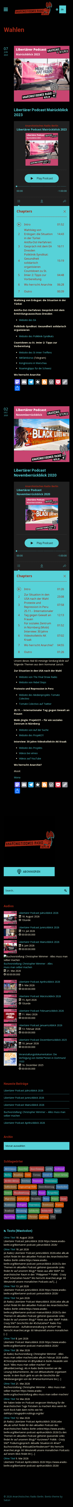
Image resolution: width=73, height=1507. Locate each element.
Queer (64, 1198)
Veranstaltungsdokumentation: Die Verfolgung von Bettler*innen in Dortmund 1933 (42, 1058)
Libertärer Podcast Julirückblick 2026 (38, 912)
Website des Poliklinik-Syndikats (36, 336)
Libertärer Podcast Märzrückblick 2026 (40, 996)
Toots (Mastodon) (19, 1231)
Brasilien (18, 1174)
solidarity (34, 1210)
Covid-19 (47, 1174)
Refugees (22, 1204)
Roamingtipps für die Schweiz (35, 368)
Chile (27, 1174)
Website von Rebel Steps (32, 682)
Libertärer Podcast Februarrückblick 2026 (41, 1010)
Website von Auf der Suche (34, 730)
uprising (44, 1216)
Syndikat (21, 1216)
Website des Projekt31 (31, 735)
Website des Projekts (30, 747)
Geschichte (62, 1186)
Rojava (59, 1204)
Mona (17, 777)
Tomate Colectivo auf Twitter (35, 703)
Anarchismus (36, 1168)
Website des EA (27, 320)
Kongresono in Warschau (33, 363)
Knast (42, 1192)
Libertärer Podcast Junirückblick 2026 (39, 927)
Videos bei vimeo (28, 753)
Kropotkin (53, 1192)
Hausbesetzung (21, 1192)
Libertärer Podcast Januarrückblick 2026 (40, 1025)
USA (53, 1216)
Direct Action (61, 1174)
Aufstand (59, 1168)
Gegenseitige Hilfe (27, 1186)
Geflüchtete (10, 1186)
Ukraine (33, 1216)
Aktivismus (10, 1168)
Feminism (37, 1180)
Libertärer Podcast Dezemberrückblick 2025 (43, 1039)
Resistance (48, 1204)
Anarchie (23, 1168)
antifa (49, 1168)
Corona (36, 1174)
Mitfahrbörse (26, 357)
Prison (55, 1198)
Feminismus (51, 1180)
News (46, 1198)
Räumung (21, 1210)
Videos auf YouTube (30, 758)
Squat (58, 1210)
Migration (10, 1198)
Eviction (26, 1180)
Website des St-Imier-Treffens (35, 352)
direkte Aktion (12, 1180)
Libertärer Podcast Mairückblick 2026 (39, 942)
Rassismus (10, 1204)
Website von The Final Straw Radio (38, 677)
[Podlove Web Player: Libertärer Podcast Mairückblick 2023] (41, 209)
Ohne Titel (9, 1237)
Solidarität (47, 1210)
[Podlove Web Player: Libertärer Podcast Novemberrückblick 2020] (41, 570)
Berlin (8, 1174)
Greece (8, 1192)
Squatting (9, 1216)
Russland (9, 1210)
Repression (34, 1204)
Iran (34, 1192)
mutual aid (23, 1198)
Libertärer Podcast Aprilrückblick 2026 (39, 981)
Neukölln (36, 1198)
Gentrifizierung (46, 1186)
